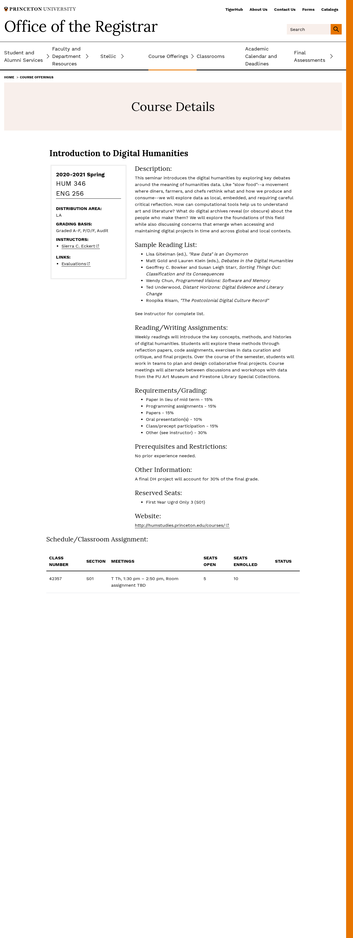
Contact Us (285, 9)
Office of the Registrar (80, 26)
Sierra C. (78, 246)
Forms (308, 9)
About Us (259, 9)
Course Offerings (37, 77)
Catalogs (329, 9)
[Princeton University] (40, 8)
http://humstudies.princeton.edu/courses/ (180, 525)
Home (9, 77)
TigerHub (234, 9)
